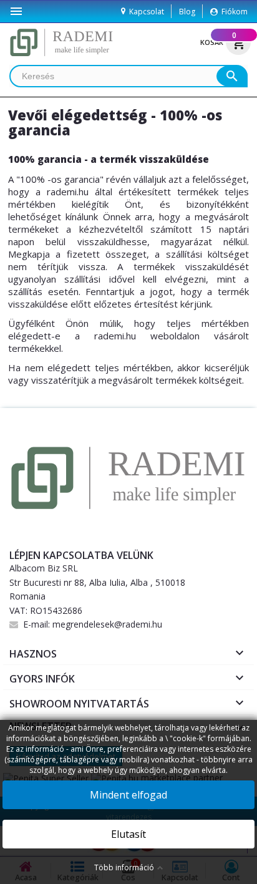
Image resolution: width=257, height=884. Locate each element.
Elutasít (128, 834)
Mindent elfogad (128, 795)
